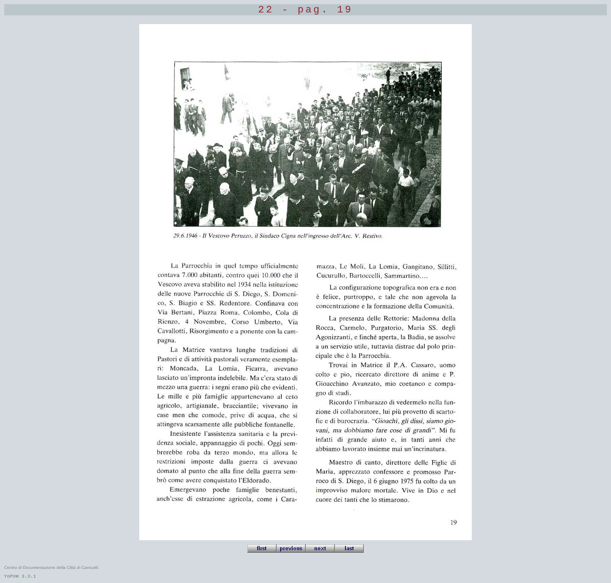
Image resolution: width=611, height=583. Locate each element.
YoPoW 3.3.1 (20, 576)
